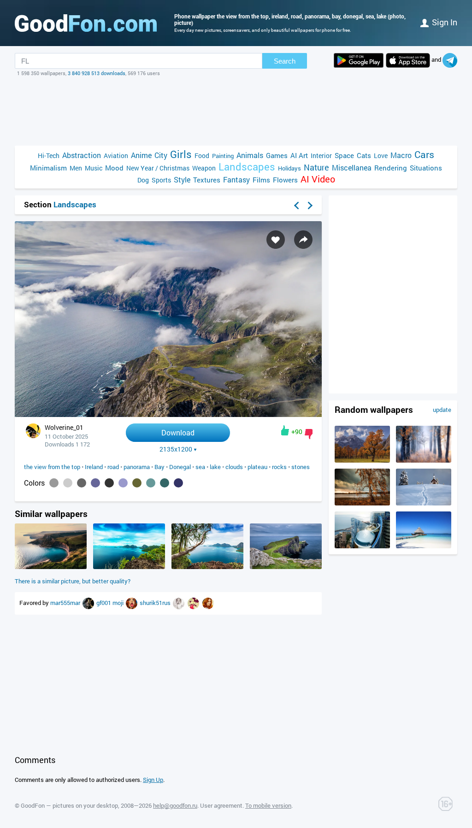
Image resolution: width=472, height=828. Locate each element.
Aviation (116, 155)
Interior (321, 155)
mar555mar (66, 603)
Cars (424, 154)
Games (277, 155)
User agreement (221, 805)
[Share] (303, 239)
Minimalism (48, 167)
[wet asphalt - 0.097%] (81, 482)
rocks (279, 467)
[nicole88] (208, 603)
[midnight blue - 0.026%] (178, 482)
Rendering (390, 167)
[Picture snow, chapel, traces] (423, 503)
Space (344, 155)
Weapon (204, 168)
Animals (249, 155)
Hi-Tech (48, 155)
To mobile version (268, 805)
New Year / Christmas (157, 168)
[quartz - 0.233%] (54, 482)
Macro (401, 155)
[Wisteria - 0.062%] (123, 482)
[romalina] (89, 603)
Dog (143, 180)
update (442, 409)
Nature (316, 167)
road (113, 467)
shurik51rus (156, 603)
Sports (161, 180)
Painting (223, 156)
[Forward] (310, 205)
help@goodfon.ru (175, 805)
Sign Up (153, 779)
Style (182, 179)
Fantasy (236, 179)
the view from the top (52, 467)
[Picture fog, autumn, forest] (423, 460)
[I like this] (285, 430)
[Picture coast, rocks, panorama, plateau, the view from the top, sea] (51, 567)
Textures (206, 179)
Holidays (289, 168)
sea (200, 467)
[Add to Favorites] (275, 239)
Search (284, 61)
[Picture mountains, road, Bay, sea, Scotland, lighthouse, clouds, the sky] (286, 567)
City (160, 155)
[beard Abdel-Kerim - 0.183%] (67, 482)
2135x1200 (175, 449)
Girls (181, 154)
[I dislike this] (309, 434)
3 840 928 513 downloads (96, 73)
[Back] (296, 205)
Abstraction (81, 155)
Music (93, 168)
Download (178, 432)
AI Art (299, 155)
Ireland (94, 467)
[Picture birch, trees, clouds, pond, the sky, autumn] (362, 503)
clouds (234, 467)
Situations (426, 167)
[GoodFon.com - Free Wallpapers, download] (86, 23)
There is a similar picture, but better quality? (72, 581)
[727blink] (179, 603)
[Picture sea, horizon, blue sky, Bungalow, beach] (423, 546)
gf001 (104, 603)
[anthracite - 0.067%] (109, 482)
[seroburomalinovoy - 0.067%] (95, 482)
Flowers (285, 179)
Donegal (180, 467)
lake (215, 467)
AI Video (318, 179)
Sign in (444, 22)
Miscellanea (352, 167)
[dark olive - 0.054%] (137, 482)
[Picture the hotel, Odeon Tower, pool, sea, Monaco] (362, 546)
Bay (159, 467)
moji (118, 603)
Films (261, 179)
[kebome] (132, 603)
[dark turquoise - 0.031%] (164, 482)
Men (76, 168)
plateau (257, 467)
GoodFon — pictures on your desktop (69, 805)
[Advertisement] (236, 111)
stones (300, 467)
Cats (364, 155)
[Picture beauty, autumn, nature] (362, 460)
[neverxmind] (194, 603)
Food (202, 155)
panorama (137, 467)
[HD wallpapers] (359, 60)
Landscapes (246, 166)
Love (381, 155)
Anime (141, 155)
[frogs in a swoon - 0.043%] (150, 482)
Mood (114, 167)
